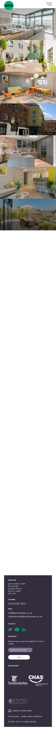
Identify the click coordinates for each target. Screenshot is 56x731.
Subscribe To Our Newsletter (18, 650)
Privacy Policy (13, 716)
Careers (19, 657)
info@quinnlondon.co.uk (20, 612)
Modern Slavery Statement (31, 716)
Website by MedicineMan (22, 710)
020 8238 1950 (17, 603)
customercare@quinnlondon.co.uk (25, 616)
